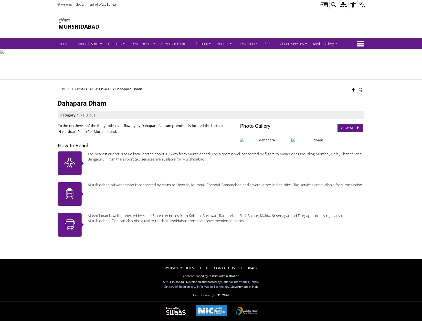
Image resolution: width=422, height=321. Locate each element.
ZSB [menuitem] (267, 43)
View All (348, 128)
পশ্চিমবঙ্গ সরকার (64, 4)
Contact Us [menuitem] (224, 268)
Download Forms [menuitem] (174, 43)
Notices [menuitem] (223, 43)
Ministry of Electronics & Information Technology (196, 286)
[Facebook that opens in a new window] (353, 90)
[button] (361, 44)
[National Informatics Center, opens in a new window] (211, 311)
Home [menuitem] (64, 43)
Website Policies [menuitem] (179, 268)
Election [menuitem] (202, 43)
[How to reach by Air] (70, 163)
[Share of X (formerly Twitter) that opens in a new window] (361, 90)
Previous (245, 139)
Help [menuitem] (204, 268)
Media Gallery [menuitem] (323, 43)
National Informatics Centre (240, 282)
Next (359, 139)
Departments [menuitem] (141, 43)
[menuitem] (323, 4)
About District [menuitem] (88, 43)
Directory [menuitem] (115, 43)
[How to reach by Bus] (70, 225)
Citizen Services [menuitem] (292, 43)
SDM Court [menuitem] (246, 43)
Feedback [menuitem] (249, 268)
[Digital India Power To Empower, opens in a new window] (247, 311)
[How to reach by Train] (70, 194)
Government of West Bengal (96, 4)
